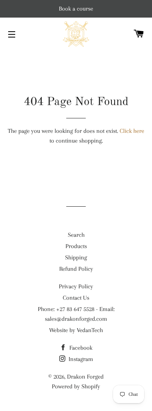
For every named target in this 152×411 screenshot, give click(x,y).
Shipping (76, 257)
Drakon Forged (85, 376)
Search (76, 234)
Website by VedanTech (76, 330)
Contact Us (76, 297)
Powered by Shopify (76, 386)
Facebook (80, 347)
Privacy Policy (76, 286)
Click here (132, 130)
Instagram (80, 359)
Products (76, 246)
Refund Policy (76, 268)
